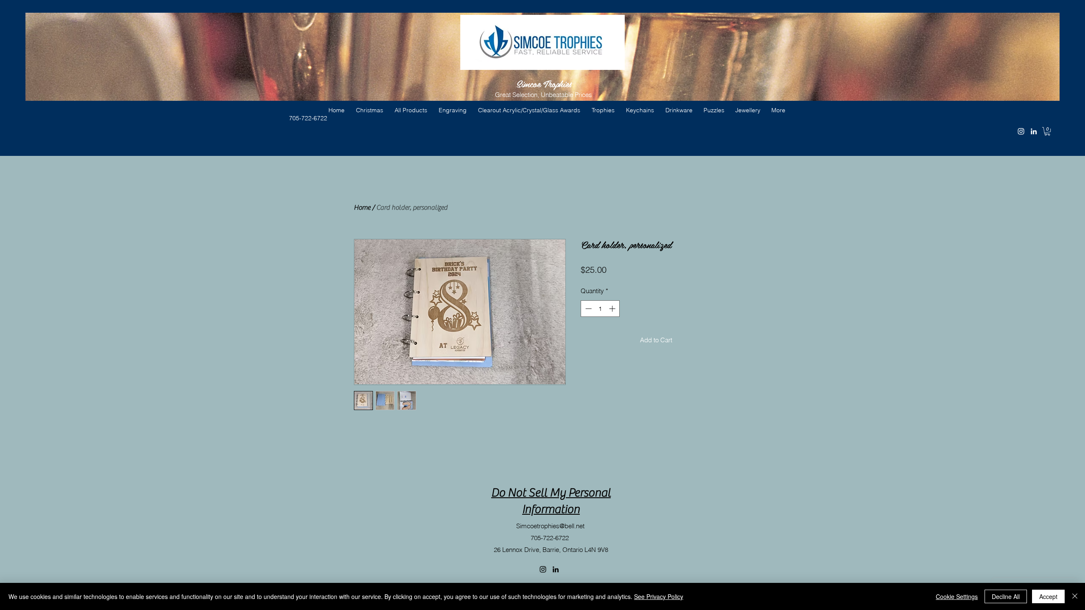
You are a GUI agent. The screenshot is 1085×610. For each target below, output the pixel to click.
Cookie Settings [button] (957, 596)
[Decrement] (587, 308)
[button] (1047, 131)
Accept (1048, 596)
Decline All (1006, 596)
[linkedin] (1033, 131)
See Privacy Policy (658, 596)
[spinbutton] (600, 308)
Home (362, 207)
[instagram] (1021, 131)
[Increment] (613, 308)
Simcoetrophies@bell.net (550, 526)
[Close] (1075, 596)
